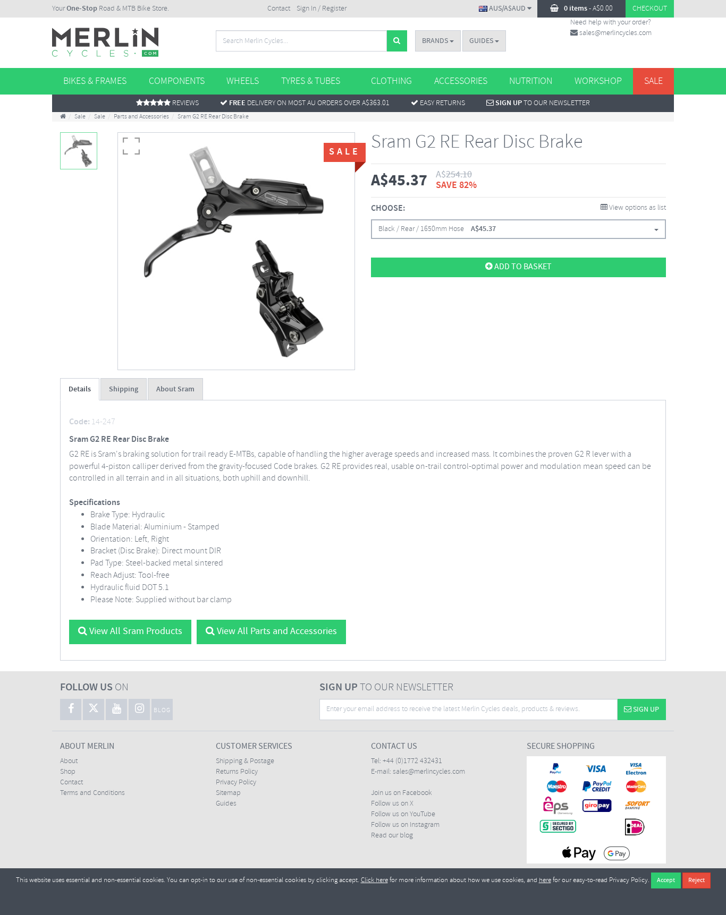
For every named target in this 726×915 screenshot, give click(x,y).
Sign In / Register (322, 9)
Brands (436, 41)
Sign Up (645, 709)
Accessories (460, 81)
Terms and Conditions (92, 793)
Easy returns (441, 103)
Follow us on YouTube (403, 814)
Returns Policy (237, 772)
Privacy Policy (236, 782)
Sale (653, 81)
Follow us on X (392, 804)
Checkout (649, 9)
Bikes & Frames (94, 81)
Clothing (391, 81)
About (69, 761)
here (545, 880)
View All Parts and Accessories (276, 631)
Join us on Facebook (401, 793)
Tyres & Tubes (310, 81)
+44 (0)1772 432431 (412, 761)
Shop (67, 772)
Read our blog (392, 836)
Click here (374, 880)
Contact (278, 9)
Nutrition (530, 81)
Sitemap (228, 793)
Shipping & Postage (245, 761)
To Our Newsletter (542, 103)
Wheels (242, 81)
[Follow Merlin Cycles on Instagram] (139, 709)
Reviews (185, 103)
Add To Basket (522, 266)
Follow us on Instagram (405, 825)
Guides (482, 41)
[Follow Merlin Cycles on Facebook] (70, 709)
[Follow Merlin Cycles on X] (93, 709)
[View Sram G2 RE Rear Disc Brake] (78, 150)
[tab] (79, 389)
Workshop (598, 81)
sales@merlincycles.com (615, 33)
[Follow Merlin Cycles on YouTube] (116, 709)
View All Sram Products (134, 631)
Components (177, 81)
